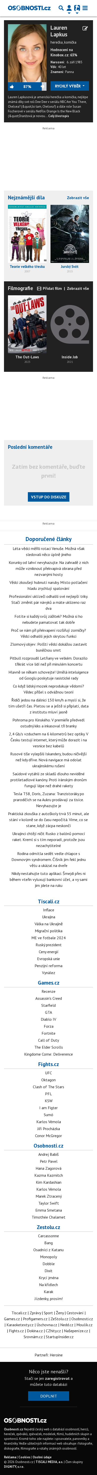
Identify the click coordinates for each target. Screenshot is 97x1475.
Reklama (10, 1457)
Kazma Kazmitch (48, 1175)
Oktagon (48, 1079)
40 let (62, 67)
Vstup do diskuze (48, 496)
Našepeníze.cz (76, 1330)
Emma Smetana (48, 1210)
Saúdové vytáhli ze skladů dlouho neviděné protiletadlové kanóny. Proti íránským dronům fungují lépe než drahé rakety (48, 779)
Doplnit (48, 1396)
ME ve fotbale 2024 (48, 937)
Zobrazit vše (78, 197)
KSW (48, 1100)
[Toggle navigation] (85, 8)
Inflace (48, 909)
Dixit (48, 1270)
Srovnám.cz (33, 1336)
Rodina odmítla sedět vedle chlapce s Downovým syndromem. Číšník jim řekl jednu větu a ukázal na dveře (48, 859)
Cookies (24, 1457)
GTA (48, 1012)
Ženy (60, 1312)
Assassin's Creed (48, 998)
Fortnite (48, 1033)
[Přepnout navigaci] (69, 8)
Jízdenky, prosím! (49, 1298)
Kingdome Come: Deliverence (48, 1054)
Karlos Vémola (48, 1121)
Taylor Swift (48, 1203)
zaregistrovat (57, 1378)
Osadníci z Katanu (48, 1249)
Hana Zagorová (48, 1168)
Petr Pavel (48, 1161)
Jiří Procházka (48, 1128)
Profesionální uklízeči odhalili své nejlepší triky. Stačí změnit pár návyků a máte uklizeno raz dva (48, 602)
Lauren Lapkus (58, 31)
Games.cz (48, 982)
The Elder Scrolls (48, 1047)
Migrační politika (48, 930)
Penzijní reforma (48, 965)
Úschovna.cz (47, 1324)
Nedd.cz (66, 1324)
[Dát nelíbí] (39, 86)
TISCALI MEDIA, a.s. (49, 1462)
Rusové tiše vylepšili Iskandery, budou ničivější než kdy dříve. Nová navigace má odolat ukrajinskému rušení (48, 759)
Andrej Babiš (48, 1154)
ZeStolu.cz (59, 1318)
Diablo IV (48, 1019)
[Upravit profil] (85, 28)
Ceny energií (48, 951)
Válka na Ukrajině (49, 923)
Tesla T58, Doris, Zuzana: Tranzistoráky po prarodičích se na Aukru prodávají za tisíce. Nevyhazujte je (48, 799)
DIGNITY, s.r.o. (14, 1467)
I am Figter (48, 1107)
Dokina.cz (35, 1330)
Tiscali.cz (48, 901)
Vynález (48, 972)
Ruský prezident (49, 944)
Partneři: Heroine (49, 1354)
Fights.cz (48, 1064)
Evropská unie (48, 958)
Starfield (48, 1005)
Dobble (49, 1263)
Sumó (48, 1114)
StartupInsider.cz (60, 1336)
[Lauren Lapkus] (27, 52)
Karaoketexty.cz (20, 1324)
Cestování (75, 1312)
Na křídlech (48, 1284)
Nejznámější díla (26, 197)
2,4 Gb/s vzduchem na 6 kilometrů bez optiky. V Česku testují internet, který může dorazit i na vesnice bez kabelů (48, 739)
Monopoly (48, 1256)
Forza (48, 1026)
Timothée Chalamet (48, 1217)
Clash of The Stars (48, 1086)
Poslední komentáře (30, 447)
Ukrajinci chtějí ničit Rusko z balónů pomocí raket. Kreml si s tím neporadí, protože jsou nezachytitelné (48, 839)
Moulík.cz (84, 1324)
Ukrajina (48, 916)
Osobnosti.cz (48, 1145)
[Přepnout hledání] (61, 8)
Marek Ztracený (49, 1196)
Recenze (48, 991)
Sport (48, 1312)
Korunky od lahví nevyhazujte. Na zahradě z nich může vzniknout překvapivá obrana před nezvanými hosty (49, 568)
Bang (48, 1242)
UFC (48, 1072)
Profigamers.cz (35, 1318)
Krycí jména (48, 1277)
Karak (48, 1291)
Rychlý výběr (68, 85)
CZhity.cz (53, 1330)
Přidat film (52, 288)
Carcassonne (48, 1235)
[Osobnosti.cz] (29, 8)
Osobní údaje (42, 1457)
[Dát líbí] (15, 86)
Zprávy (35, 1312)
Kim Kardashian (48, 1182)
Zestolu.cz (48, 1227)
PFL (48, 1093)
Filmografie (20, 288)
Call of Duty (48, 1040)
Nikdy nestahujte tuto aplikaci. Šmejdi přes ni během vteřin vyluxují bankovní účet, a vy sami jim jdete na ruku (48, 879)
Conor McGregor (48, 1135)
